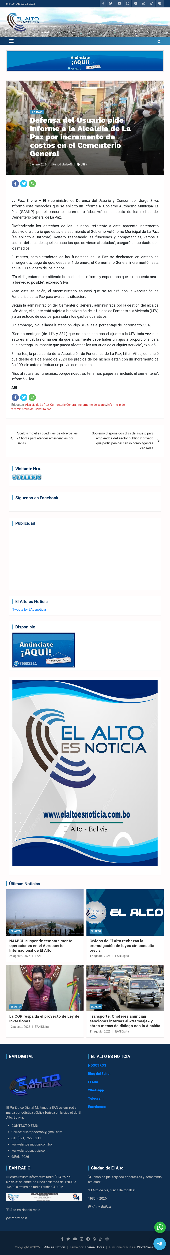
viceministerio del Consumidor (31, 409)
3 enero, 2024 (39, 164)
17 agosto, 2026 (100, 956)
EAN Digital (122, 956)
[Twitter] (23, 183)
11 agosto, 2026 (100, 1031)
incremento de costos (92, 404)
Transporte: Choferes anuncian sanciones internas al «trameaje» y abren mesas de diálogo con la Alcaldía (125, 1021)
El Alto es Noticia (53, 1247)
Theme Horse (94, 1247)
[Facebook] (15, 183)
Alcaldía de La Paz (37, 404)
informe (112, 404)
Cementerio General (63, 404)
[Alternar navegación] (11, 41)
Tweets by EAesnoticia (29, 609)
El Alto (16, 931)
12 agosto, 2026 (19, 1026)
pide (122, 404)
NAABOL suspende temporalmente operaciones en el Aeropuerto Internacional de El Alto (40, 946)
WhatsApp (96, 1090)
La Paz (37, 112)
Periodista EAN (62, 164)
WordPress (145, 1247)
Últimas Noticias (24, 883)
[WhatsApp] (32, 183)
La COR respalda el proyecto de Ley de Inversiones (44, 1018)
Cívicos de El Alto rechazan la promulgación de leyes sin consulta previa (122, 946)
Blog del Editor (99, 1074)
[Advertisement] (85, 558)
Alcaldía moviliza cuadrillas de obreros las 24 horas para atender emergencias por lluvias (47, 438)
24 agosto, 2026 (19, 956)
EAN (38, 956)
